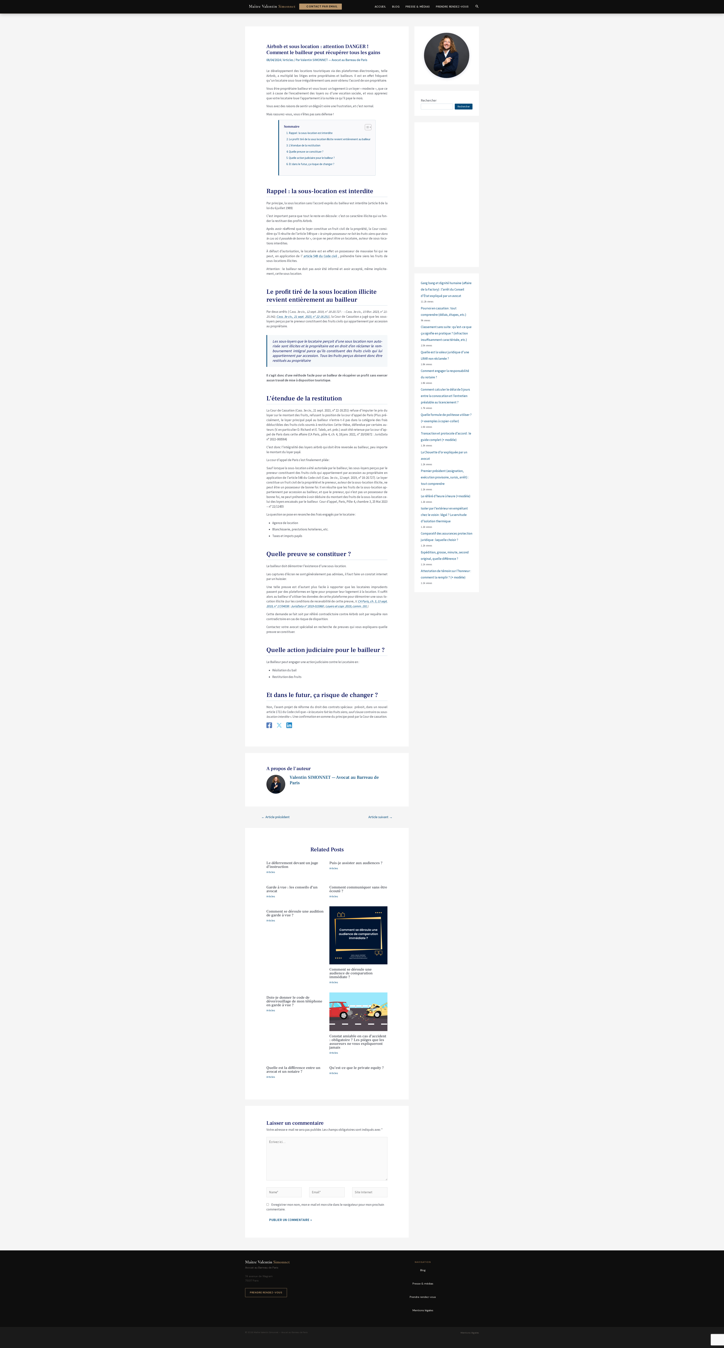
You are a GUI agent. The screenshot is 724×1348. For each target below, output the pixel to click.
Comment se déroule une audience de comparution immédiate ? (351, 973)
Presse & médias (418, 6)
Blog (396, 6)
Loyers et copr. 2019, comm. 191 (346, 606)
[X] (279, 725)
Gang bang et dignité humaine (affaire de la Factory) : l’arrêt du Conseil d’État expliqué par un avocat (446, 289)
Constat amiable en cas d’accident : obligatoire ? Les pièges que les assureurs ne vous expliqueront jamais (357, 1042)
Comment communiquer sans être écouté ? (358, 889)
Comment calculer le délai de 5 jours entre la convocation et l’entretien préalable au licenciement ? (445, 395)
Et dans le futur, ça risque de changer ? (311, 164)
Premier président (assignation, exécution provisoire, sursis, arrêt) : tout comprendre (445, 477)
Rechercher (428, 100)
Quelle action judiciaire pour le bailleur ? (312, 158)
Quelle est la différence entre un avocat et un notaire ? (293, 1069)
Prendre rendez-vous (452, 6)
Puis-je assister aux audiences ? (356, 863)
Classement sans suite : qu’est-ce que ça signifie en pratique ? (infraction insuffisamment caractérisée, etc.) (446, 333)
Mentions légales (423, 1310)
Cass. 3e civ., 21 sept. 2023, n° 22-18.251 (302, 316)
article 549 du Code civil (320, 256)
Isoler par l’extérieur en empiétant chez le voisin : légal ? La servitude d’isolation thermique (444, 514)
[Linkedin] (289, 725)
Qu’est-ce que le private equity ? (356, 1067)
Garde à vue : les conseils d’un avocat (292, 889)
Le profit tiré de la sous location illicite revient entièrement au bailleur (329, 139)
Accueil (380, 6)
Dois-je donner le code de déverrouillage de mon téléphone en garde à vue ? (294, 1001)
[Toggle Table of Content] (366, 127)
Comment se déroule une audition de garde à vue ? (295, 913)
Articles (288, 60)
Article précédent (275, 817)
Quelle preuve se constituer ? (306, 151)
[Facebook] (269, 725)
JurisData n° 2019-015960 (307, 606)
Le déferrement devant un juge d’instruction (292, 865)
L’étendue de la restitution (304, 145)
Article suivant (380, 817)
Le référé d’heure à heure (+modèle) (445, 496)
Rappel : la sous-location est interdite (311, 133)
